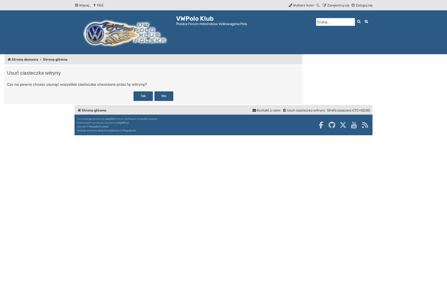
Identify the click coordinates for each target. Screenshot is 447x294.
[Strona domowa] (125, 32)
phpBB (109, 119)
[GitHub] (332, 125)
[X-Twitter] (343, 125)
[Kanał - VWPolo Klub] (365, 125)
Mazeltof (94, 126)
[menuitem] (97, 5)
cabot (105, 126)
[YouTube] (354, 125)
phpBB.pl (123, 122)
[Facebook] (321, 125)
